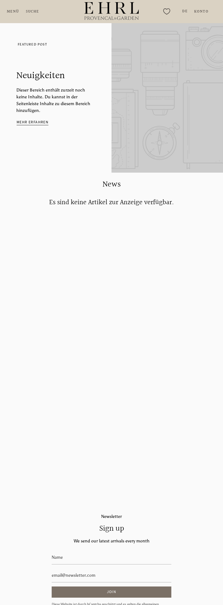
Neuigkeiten (40, 75)
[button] (32, 11)
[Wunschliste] (166, 11)
